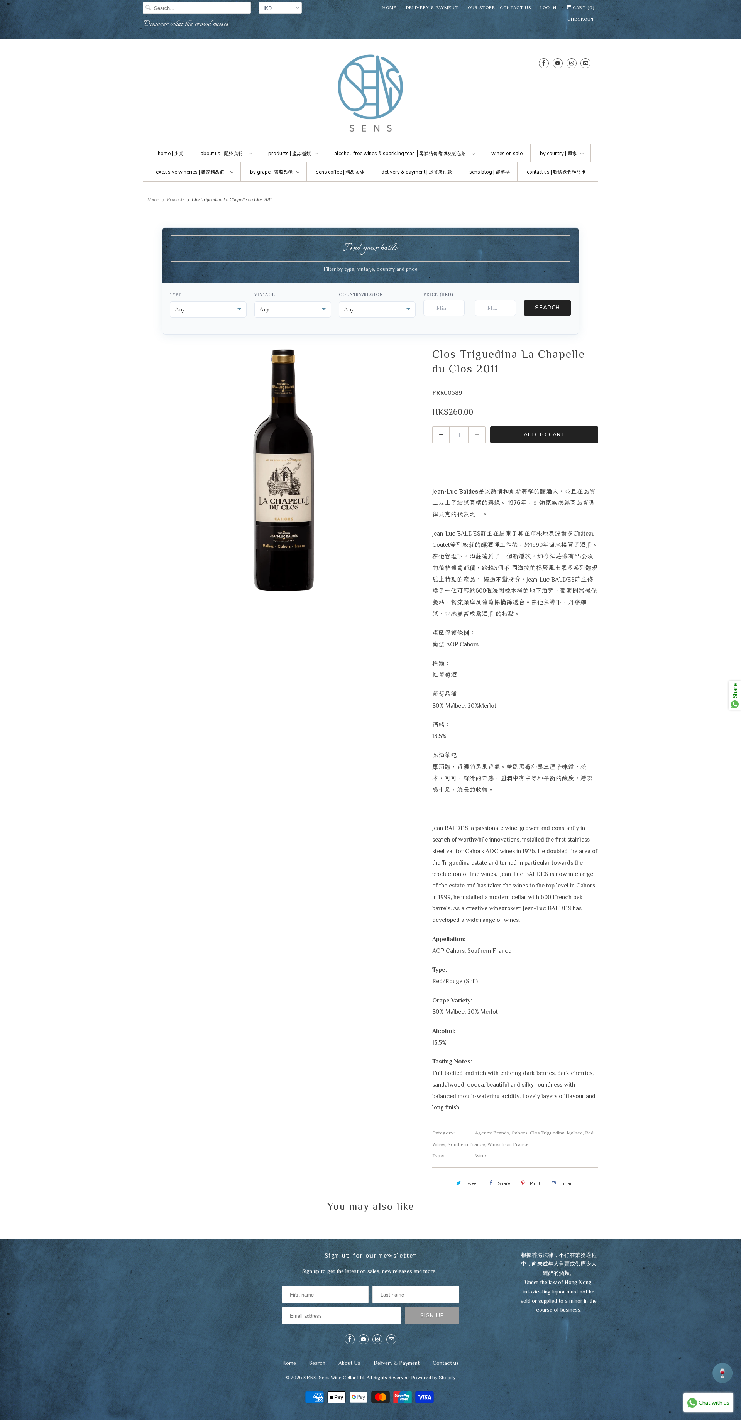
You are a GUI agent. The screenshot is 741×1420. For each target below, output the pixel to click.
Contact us (446, 1363)
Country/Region (361, 294)
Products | (289, 153)
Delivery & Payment (432, 7)
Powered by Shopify (433, 1377)
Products (175, 199)
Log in (548, 7)
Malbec (575, 1133)
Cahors (519, 1133)
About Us (349, 1363)
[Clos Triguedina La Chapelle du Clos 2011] (284, 470)
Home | (170, 153)
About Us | (221, 153)
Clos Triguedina (547, 1133)
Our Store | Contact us (499, 7)
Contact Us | (556, 172)
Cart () (582, 7)
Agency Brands (492, 1133)
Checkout (580, 19)
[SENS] (370, 93)
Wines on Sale (507, 153)
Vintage (264, 294)
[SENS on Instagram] (572, 63)
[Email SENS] (585, 63)
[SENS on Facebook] (544, 63)
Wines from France (508, 1144)
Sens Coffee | (340, 172)
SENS (309, 1377)
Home (389, 7)
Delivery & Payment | (416, 172)
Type (176, 294)
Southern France (466, 1144)
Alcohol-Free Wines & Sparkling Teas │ (399, 153)
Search (547, 307)
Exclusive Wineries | (190, 172)
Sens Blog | (489, 172)
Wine (480, 1155)
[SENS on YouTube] (558, 63)
